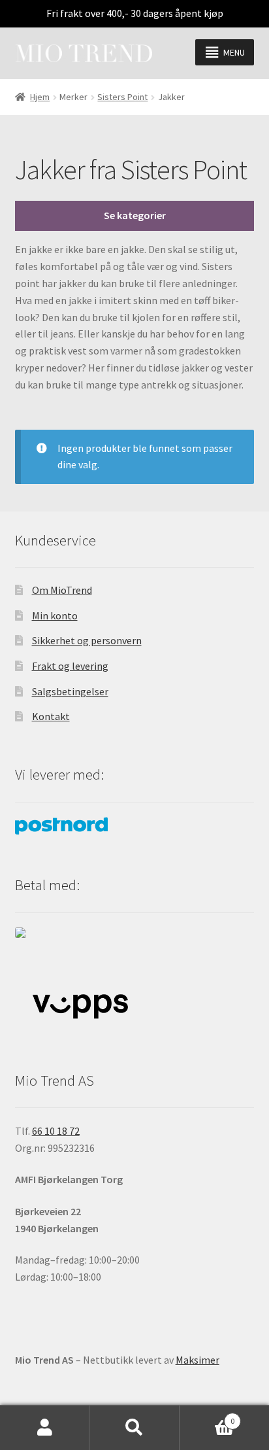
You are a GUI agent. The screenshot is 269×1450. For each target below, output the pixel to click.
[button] (234, 52)
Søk (134, 1428)
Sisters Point (122, 97)
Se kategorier (135, 215)
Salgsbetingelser (70, 691)
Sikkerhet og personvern (87, 640)
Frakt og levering (70, 665)
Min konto (55, 615)
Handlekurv (207, 1416)
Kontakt (51, 716)
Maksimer (197, 1359)
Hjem (40, 97)
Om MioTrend (62, 589)
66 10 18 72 (56, 1130)
